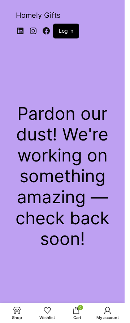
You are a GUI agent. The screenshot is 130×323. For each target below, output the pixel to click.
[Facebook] (46, 30)
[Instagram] (33, 30)
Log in (66, 31)
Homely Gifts (38, 15)
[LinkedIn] (20, 30)
